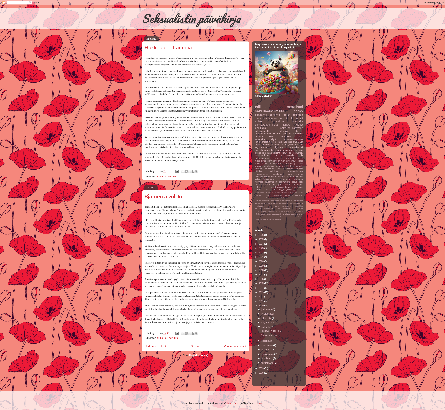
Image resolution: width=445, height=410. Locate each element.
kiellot (299, 124)
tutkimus (277, 153)
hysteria (279, 147)
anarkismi (269, 192)
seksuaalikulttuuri (269, 111)
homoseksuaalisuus (293, 139)
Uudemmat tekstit (155, 346)
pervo (294, 182)
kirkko (160, 338)
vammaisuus (268, 219)
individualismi (260, 198)
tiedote (299, 131)
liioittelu (277, 133)
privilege (277, 184)
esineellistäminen (294, 158)
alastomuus (259, 192)
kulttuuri (276, 161)
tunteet (283, 217)
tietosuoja (266, 217)
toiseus (275, 217)
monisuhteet (260, 206)
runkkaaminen (260, 211)
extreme (281, 177)
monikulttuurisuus (289, 161)
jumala (280, 198)
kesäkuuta (267, 341)
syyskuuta (267, 322)
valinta (266, 190)
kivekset (258, 201)
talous (288, 187)
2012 (261, 296)
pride (295, 209)
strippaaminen (262, 174)
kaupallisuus (293, 198)
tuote (290, 217)
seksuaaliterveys (263, 158)
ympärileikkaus (295, 144)
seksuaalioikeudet (273, 163)
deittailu (291, 192)
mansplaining (287, 203)
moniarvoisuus (262, 155)
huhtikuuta (267, 349)
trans (269, 153)
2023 (261, 248)
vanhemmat (278, 219)
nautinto (278, 155)
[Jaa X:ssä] (189, 171)
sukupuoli (261, 118)
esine (273, 177)
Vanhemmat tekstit (235, 346)
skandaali (298, 133)
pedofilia (299, 169)
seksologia (260, 153)
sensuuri (276, 144)
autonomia (281, 166)
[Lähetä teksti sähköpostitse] (176, 171)
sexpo (284, 144)
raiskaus (282, 142)
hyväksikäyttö (277, 195)
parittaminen (271, 182)
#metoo (299, 174)
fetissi (257, 161)
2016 (261, 279)
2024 (261, 243)
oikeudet (297, 121)
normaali (259, 182)
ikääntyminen (297, 195)
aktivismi (259, 136)
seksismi (259, 163)
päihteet (259, 171)
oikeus (289, 169)
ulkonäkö (258, 219)
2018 (261, 270)
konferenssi (274, 201)
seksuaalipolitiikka (266, 124)
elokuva (258, 169)
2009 (261, 368)
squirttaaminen (278, 214)
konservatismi (269, 179)
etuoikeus (269, 169)
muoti (269, 206)
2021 (261, 257)
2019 (261, 266)
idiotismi (275, 114)
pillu (301, 182)
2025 (261, 239)
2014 (261, 288)
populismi (286, 209)
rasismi (287, 184)
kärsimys (258, 203)
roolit (300, 155)
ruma (301, 209)
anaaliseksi (269, 166)
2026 (261, 235)
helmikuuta (267, 358)
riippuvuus (298, 184)
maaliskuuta (267, 354)
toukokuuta (267, 345)
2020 (261, 261)
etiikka (260, 107)
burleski (299, 166)
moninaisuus (298, 203)
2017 (261, 274)
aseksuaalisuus (262, 177)
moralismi (295, 107)
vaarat (258, 190)
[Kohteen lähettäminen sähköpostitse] (183, 171)
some (263, 214)
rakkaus (172, 176)
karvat (285, 198)
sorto (269, 214)
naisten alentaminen (283, 206)
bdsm (291, 166)
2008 (261, 373)
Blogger (259, 403)
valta (300, 142)
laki (166, 338)
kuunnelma (285, 179)
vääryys (280, 190)
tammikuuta (267, 362)
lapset (299, 118)
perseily (290, 155)
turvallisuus (298, 217)
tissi (301, 163)
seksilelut (274, 171)
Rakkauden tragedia (168, 47)
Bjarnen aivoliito (163, 196)
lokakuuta (266, 318)
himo (263, 161)
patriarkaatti (268, 209)
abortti (300, 190)
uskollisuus (297, 187)
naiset (258, 121)
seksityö (283, 131)
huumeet (291, 177)
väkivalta (288, 118)
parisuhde (161, 176)
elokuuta (266, 327)
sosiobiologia (291, 163)
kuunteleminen (297, 201)
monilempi (288, 150)
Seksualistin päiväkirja (191, 18)
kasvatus (280, 169)
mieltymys (298, 179)
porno (298, 111)
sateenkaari (272, 211)
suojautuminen (297, 214)
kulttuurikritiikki (262, 131)
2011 (261, 301)
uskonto (298, 114)
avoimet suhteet (280, 192)
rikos (300, 161)
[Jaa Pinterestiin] (196, 171)
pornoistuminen (262, 184)
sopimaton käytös (266, 139)
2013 (261, 292)
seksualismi (278, 187)
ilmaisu (299, 177)
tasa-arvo (292, 142)
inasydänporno (262, 150)
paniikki (287, 133)
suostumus (278, 174)
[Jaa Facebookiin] (193, 171)
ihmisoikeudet (296, 147)
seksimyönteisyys (263, 187)
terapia (258, 217)
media (278, 118)
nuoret (286, 114)
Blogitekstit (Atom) (198, 355)
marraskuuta (268, 313)
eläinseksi (299, 192)
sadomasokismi (263, 133)
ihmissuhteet (261, 142)
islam (269, 161)
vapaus (258, 144)
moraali (266, 144)
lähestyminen (276, 203)
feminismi (261, 114)
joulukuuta (266, 309)
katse (257, 179)
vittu (273, 190)
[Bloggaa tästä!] (186, 171)
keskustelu (297, 153)
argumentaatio (262, 147)
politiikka (173, 338)
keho (301, 198)
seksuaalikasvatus (291, 127)
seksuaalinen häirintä (291, 136)
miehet (271, 136)
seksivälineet (289, 211)
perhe (278, 209)
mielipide (273, 142)
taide (289, 174)
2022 (261, 252)
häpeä (287, 195)
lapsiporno (276, 150)
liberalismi (266, 203)
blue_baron (232, 403)
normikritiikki (298, 206)
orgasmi (258, 209)
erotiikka (279, 158)
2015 (261, 283)
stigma (287, 214)
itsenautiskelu (271, 198)
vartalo (258, 166)
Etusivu (195, 346)
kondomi (265, 201)
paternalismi (284, 182)
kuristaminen (285, 201)
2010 (261, 305)
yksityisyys (291, 190)
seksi (281, 211)
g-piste (266, 195)
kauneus (286, 153)
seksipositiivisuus (294, 171)
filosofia (258, 195)
